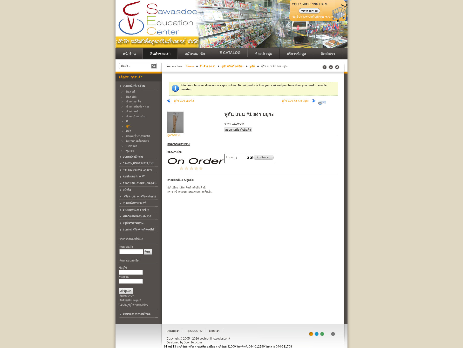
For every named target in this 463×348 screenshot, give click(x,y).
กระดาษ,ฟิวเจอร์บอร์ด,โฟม (138, 163)
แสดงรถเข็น (306, 11)
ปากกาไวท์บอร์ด (134, 116)
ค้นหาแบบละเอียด (129, 260)
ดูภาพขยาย (173, 135)
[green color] (322, 334)
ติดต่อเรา (214, 330)
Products (194, 330)
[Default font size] (330, 67)
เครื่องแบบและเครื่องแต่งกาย (139, 196)
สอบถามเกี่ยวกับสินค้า (238, 129)
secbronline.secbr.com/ (149, 12)
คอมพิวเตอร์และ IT (134, 176)
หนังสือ (127, 189)
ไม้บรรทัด (130, 146)
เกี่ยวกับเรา (173, 330)
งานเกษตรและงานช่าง (136, 209)
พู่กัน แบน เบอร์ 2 (184, 100)
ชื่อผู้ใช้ (123, 267)
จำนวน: (230, 157)
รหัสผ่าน (124, 276)
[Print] (320, 101)
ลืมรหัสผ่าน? (126, 295)
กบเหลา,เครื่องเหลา (136, 141)
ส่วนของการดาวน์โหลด (136, 314)
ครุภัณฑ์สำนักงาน (133, 222)
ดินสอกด (130, 96)
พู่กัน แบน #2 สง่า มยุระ (295, 100)
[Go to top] (333, 335)
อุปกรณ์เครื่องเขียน (232, 66)
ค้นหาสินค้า (126, 246)
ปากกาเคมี (131, 111)
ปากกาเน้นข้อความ (136, 106)
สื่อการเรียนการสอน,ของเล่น (140, 183)
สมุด (127, 131)
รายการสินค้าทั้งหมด (131, 239)
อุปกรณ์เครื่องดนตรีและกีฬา (139, 229)
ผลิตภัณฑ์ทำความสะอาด (137, 216)
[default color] (311, 334)
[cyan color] (316, 334)
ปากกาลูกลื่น (132, 101)
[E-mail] (324, 101)
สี (126, 121)
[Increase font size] (337, 67)
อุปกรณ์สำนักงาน (133, 156)
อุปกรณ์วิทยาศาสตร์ (134, 202)
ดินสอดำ (130, 91)
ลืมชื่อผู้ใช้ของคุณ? (130, 300)
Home (190, 66)
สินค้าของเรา (207, 66)
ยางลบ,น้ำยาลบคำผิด (137, 136)
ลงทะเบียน (142, 304)
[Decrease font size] (324, 67)
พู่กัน (252, 66)
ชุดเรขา (129, 150)
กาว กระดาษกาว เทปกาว (137, 169)
